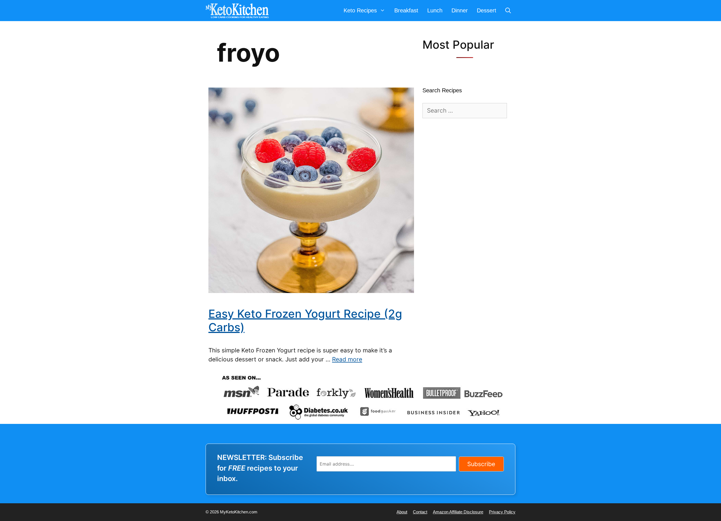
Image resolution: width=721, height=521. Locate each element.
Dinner (459, 10)
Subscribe (481, 464)
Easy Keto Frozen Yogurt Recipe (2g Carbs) (305, 320)
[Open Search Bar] (508, 10)
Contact (420, 511)
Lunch (434, 10)
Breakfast (406, 10)
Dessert (486, 10)
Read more (347, 359)
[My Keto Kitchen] (239, 10)
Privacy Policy (502, 511)
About (402, 511)
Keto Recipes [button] (360, 10)
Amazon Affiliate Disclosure (458, 511)
